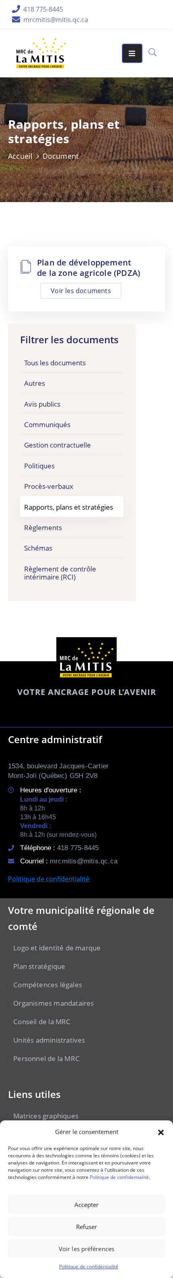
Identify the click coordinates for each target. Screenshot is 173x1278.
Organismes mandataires (53, 1003)
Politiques (39, 465)
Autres (34, 383)
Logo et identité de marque (57, 947)
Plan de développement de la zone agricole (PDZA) (88, 267)
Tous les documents (55, 362)
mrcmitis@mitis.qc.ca (55, 19)
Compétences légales (47, 984)
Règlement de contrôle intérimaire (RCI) (60, 572)
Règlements (43, 527)
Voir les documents (81, 290)
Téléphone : (59, 848)
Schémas (38, 548)
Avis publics (42, 404)
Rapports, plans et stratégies (68, 507)
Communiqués (47, 424)
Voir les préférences (86, 1249)
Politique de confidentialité (119, 1177)
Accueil (20, 156)
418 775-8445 (43, 9)
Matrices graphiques (45, 1115)
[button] (161, 1132)
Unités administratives (49, 1040)
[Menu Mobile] (132, 53)
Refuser (86, 1227)
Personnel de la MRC (46, 1058)
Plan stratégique (39, 966)
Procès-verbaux (48, 486)
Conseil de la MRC (41, 1021)
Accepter (86, 1205)
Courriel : (68, 861)
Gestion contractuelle (57, 445)
